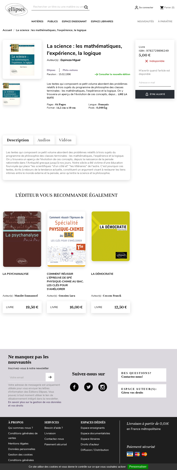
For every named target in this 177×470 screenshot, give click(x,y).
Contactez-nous (54, 439)
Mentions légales (18, 443)
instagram (102, 387)
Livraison (50, 433)
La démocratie (102, 274)
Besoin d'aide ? (53, 428)
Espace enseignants (93, 428)
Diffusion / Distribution (95, 450)
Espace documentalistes (95, 433)
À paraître (165, 21)
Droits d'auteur (90, 444)
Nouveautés (145, 21)
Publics (53, 21)
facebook (74, 387)
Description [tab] (18, 140)
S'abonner (50, 377)
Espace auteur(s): (139, 390)
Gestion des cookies (20, 455)
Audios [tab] (44, 140)
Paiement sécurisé (55, 444)
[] (86, 7)
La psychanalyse (16, 274)
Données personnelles (21, 449)
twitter (88, 387)
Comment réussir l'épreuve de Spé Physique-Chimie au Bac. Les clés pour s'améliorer (65, 281)
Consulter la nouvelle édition (114, 74)
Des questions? (136, 375)
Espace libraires (102, 21)
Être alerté (155, 94)
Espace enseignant (74, 21)
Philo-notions (70, 70)
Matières (37, 21)
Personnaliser (137, 466)
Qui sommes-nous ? (20, 428)
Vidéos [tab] (65, 140)
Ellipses (51, 70)
